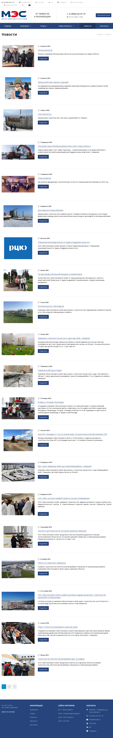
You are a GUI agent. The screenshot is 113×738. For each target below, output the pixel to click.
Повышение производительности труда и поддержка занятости (64, 242)
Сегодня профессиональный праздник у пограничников (60, 274)
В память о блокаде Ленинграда (51, 402)
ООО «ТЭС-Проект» (66, 717)
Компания (24, 26)
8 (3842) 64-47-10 (77, 14)
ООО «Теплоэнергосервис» (69, 713)
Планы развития (44, 178)
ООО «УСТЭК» (63, 721)
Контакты (104, 26)
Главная (7, 26)
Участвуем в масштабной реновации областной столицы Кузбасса (64, 146)
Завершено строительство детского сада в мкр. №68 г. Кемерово (64, 338)
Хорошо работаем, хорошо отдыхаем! (53, 82)
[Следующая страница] (15, 686)
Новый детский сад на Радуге (50, 370)
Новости (87, 26)
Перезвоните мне (103, 15)
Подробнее (43, 58)
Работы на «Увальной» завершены (52, 563)
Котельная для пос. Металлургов (51, 306)
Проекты (33, 721)
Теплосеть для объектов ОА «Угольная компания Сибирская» (62, 531)
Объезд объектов (45, 50)
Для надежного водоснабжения (50, 210)
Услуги (43, 26)
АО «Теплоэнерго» (65, 709)
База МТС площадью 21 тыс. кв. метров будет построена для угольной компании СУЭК (72, 434)
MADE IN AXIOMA (8, 712)
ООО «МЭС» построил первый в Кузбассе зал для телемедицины (64, 498)
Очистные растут (45, 114)
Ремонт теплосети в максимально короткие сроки (58, 627)
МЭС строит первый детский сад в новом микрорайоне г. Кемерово (64, 466)
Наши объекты (65, 26)
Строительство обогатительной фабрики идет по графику (61, 659)
